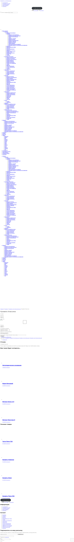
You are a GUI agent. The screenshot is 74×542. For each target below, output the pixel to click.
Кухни (5, 100)
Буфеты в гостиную (10, 58)
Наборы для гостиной (11, 57)
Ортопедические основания (14, 44)
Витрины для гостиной (11, 59)
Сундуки (8, 55)
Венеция (6, 136)
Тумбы (7, 54)
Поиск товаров (5, 12)
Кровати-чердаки (12, 41)
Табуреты (8, 102)
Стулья (7, 68)
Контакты (4, 6)
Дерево (2, 315)
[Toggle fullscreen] (2, 540)
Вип (5, 138)
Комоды (8, 48)
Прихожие (6, 91)
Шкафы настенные (10, 52)
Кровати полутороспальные (14, 35)
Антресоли (8, 53)
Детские (6, 75)
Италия (6, 140)
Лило (5, 142)
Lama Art (7, 537)
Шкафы (4, 133)
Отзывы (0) (4, 339)
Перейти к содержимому (5, 0)
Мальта (6, 144)
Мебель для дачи (8, 109)
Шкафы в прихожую (10, 93)
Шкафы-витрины (10, 60)
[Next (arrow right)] (1, 541)
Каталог (4, 156)
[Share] (1, 540)
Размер (2, 325)
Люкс (5, 270)
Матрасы (8, 46)
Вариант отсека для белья (5, 331)
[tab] (38, 339)
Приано (6, 147)
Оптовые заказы (5, 4)
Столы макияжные (10, 49)
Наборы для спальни (10, 32)
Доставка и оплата (6, 3)
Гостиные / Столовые (8, 56)
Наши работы (5, 5)
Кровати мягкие (11, 39)
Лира (5, 143)
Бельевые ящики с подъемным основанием (17, 45)
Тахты (9, 37)
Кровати (8, 33)
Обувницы (8, 96)
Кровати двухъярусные (13, 40)
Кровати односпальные (13, 34)
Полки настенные (10, 66)
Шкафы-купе (9, 51)
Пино (5, 146)
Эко (5, 149)
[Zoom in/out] (3, 540)
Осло (5, 145)
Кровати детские (12, 42)
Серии (3, 135)
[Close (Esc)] (0, 540)
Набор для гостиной (10, 182)
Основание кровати (4, 328)
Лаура (5, 141)
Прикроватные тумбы (11, 47)
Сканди (6, 148)
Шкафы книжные (10, 61)
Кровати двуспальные (13, 36)
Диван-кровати (11, 43)
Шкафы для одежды (10, 50)
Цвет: (2, 319)
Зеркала (8, 65)
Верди (5, 137)
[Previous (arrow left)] (0, 541)
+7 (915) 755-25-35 (37, 8)
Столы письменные (10, 70)
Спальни (6, 31)
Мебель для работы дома (10, 104)
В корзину (7, 367)
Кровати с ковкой (12, 38)
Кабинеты (6, 69)
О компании (5, 2)
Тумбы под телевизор (11, 63)
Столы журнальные (10, 67)
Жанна (5, 139)
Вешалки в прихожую (11, 92)
